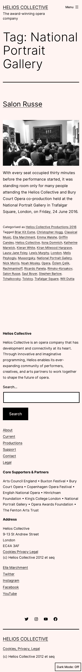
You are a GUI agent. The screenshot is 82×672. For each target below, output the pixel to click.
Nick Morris (11, 263)
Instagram (11, 580)
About (8, 430)
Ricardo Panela (35, 268)
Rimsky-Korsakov (59, 268)
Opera (46, 263)
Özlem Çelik (60, 263)
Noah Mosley (30, 263)
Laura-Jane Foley (15, 253)
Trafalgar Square (47, 279)
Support (9, 449)
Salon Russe (22, 104)
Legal (7, 462)
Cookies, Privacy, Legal (21, 649)
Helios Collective (25, 7)
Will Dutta (67, 279)
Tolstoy (27, 279)
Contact (9, 456)
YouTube (10, 594)
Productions (12, 443)
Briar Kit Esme (25, 232)
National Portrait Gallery (54, 258)
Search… (10, 387)
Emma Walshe (47, 237)
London (56, 253)
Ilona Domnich (52, 242)
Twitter (8, 574)
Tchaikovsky (12, 279)
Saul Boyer (29, 273)
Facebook (11, 587)
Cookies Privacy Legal (20, 552)
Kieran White (26, 248)
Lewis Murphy (39, 253)
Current (9, 436)
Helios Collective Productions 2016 (51, 227)
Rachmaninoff (13, 268)
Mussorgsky (26, 258)
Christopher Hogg (50, 232)
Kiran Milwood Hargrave (54, 248)
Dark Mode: (65, 667)
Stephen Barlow (50, 273)
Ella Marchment (24, 237)
